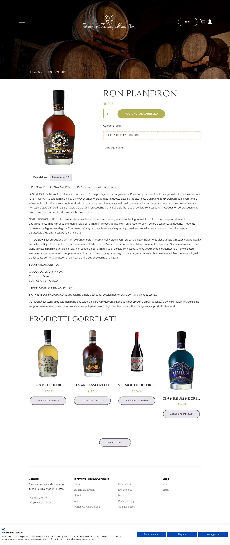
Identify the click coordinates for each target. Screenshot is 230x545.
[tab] (40, 177)
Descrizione (40, 177)
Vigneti (77, 495)
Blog (121, 495)
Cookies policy (126, 506)
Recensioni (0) (60, 177)
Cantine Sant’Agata (84, 489)
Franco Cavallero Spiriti (87, 506)
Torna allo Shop (115, 442)
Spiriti (41, 72)
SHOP (187, 22)
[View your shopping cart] (202, 22)
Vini (76, 501)
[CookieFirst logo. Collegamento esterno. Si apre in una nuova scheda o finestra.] (3, 529)
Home (32, 72)
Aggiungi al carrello (141, 113)
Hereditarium (125, 484)
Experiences (125, 489)
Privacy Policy (126, 501)
